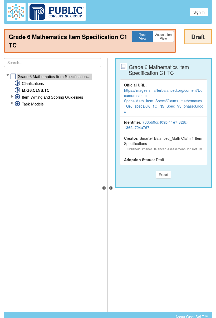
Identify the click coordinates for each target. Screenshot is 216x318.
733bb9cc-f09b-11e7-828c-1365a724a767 (156, 124)
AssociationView (163, 36)
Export (163, 174)
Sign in (199, 12)
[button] (8, 76)
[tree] (52, 90)
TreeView (142, 36)
